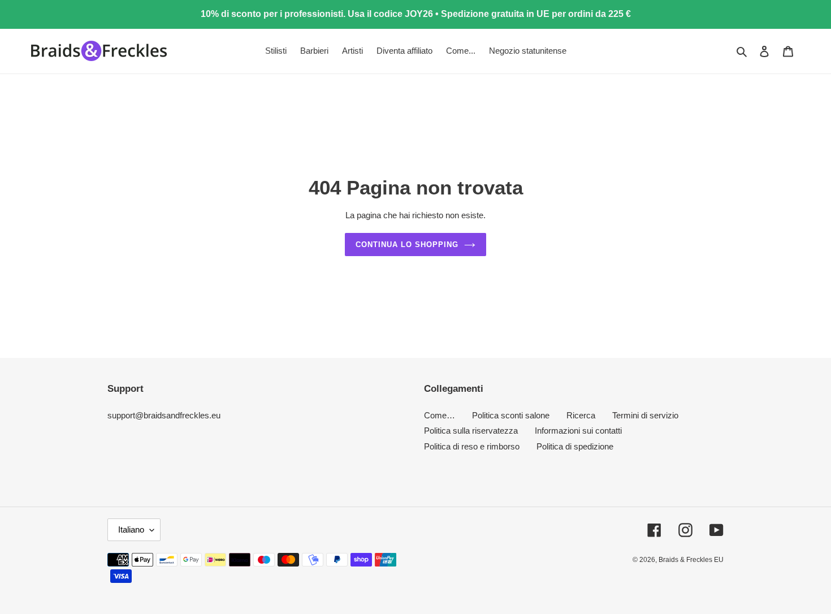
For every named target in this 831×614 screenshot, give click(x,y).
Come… (439, 415)
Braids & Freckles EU (691, 560)
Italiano (131, 529)
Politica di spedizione (574, 446)
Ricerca (580, 415)
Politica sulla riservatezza (471, 430)
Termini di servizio (645, 415)
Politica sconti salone (510, 415)
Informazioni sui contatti (578, 430)
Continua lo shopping (407, 244)
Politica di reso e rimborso (472, 446)
